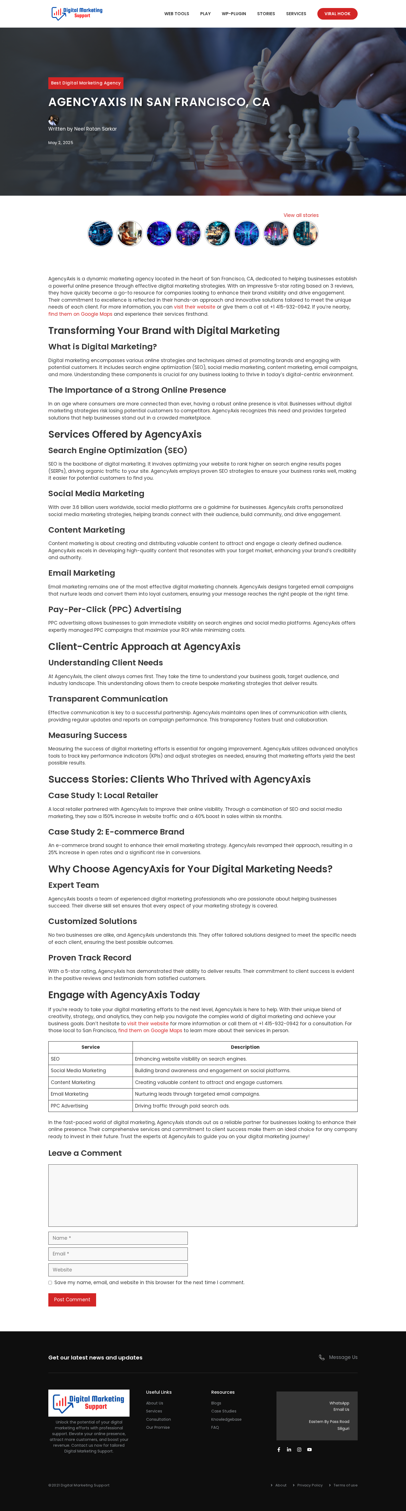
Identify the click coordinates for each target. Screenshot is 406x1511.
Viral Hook (337, 14)
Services (296, 14)
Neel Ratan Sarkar (95, 129)
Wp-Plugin (234, 14)
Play (205, 14)
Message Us (343, 1357)
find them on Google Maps (80, 314)
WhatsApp (339, 1403)
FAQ (215, 1427)
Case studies (223, 1411)
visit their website (194, 307)
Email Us (341, 1409)
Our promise (158, 1427)
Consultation (158, 1419)
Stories (266, 14)
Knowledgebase (226, 1419)
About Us (154, 1403)
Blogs (216, 1403)
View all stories (301, 215)
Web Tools (176, 14)
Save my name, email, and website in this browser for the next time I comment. (149, 1282)
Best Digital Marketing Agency (86, 83)
